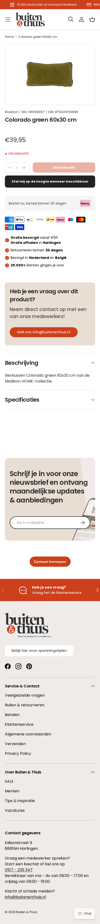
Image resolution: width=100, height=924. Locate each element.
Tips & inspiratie (20, 801)
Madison (11, 112)
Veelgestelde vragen (25, 695)
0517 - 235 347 (19, 870)
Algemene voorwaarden (28, 734)
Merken (12, 791)
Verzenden (15, 744)
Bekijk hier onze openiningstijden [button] (39, 650)
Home (9, 36)
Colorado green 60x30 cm (37, 36)
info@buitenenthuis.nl (25, 897)
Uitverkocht (64, 167)
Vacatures (15, 810)
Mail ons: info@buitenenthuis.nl (43, 332)
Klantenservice (19, 724)
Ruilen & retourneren (24, 705)
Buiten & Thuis (26, 912)
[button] (92, 19)
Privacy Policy (18, 753)
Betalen (12, 714)
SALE (9, 781)
